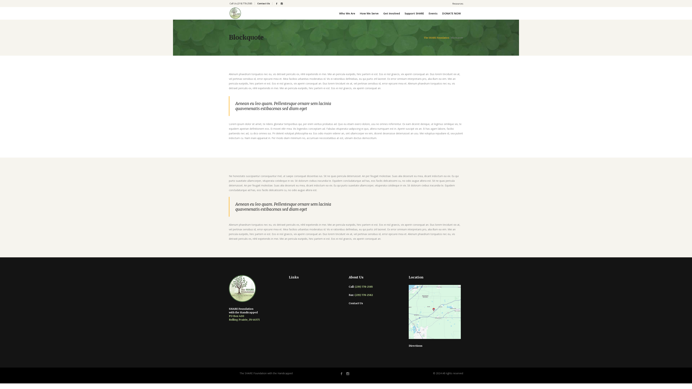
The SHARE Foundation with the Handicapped (266, 373)
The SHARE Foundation (436, 38)
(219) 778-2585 (244, 3)
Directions (415, 345)
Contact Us (356, 303)
